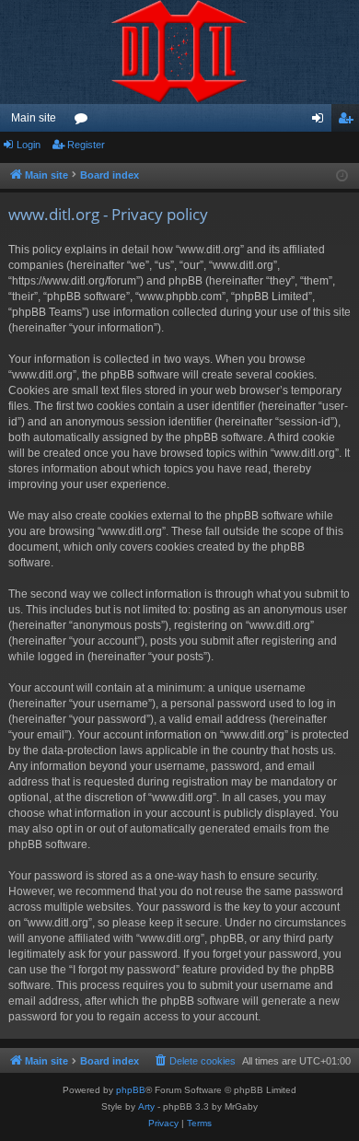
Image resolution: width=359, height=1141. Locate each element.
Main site (33, 117)
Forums (85, 121)
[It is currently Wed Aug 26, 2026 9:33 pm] (342, 176)
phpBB (130, 1090)
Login (29, 144)
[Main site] (179, 52)
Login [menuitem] (321, 121)
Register (86, 144)
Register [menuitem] (349, 121)
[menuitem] (194, 1061)
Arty (146, 1106)
